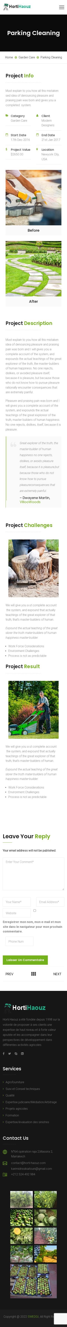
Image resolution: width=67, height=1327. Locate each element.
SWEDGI (33, 1316)
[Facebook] (4, 1053)
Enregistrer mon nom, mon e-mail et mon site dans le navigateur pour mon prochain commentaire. (32, 926)
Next (57, 974)
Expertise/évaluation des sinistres (27, 1122)
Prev (9, 974)
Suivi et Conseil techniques (23, 1089)
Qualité (10, 1095)
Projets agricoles (17, 1108)
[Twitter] (9, 1053)
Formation (12, 1115)
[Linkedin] (21, 1053)
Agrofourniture (15, 1082)
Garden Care (19, 120)
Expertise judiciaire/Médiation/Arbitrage (31, 1102)
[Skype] (16, 1053)
